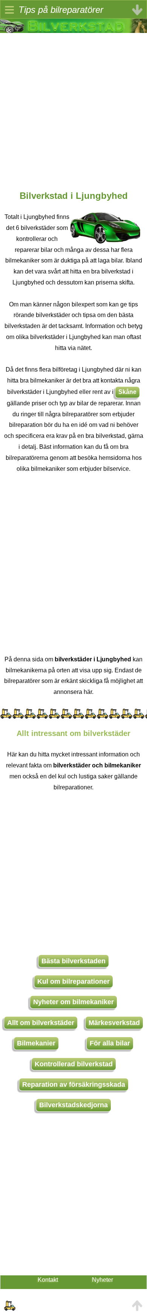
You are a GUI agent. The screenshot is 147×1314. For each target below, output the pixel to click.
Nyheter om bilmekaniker (73, 1002)
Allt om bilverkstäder (40, 1023)
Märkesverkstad (114, 1023)
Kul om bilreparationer (73, 981)
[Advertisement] (73, 107)
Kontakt (48, 1280)
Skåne (127, 392)
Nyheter (102, 1280)
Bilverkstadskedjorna (73, 1105)
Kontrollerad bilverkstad (74, 1064)
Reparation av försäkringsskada (73, 1084)
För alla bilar (110, 1043)
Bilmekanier (36, 1043)
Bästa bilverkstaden (73, 961)
